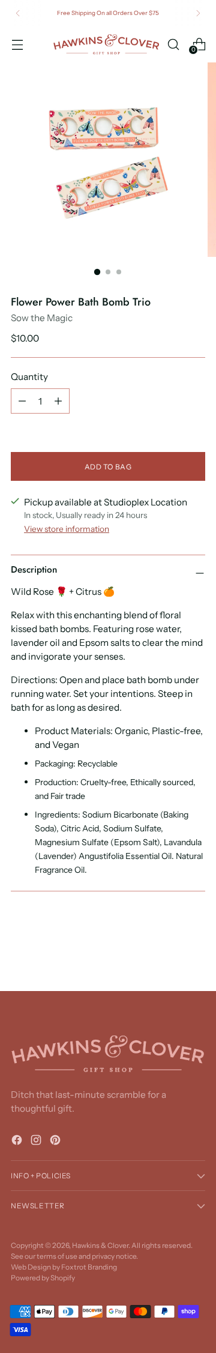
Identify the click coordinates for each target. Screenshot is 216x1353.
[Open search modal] (173, 44)
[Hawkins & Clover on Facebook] (18, 1142)
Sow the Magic (42, 318)
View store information (66, 529)
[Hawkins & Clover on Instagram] (37, 1142)
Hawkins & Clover (100, 1245)
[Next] (198, 13)
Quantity (29, 376)
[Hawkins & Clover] (106, 44)
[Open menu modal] (17, 44)
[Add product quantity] (58, 401)
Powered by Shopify (43, 1277)
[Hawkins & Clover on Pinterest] (56, 1142)
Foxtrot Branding (89, 1266)
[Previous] (18, 13)
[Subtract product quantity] (22, 401)
